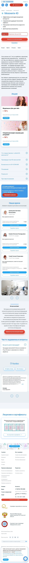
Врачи (8, 47)
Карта (19, 47)
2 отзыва (17, 258)
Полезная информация (20, 459)
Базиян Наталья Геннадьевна (17, 234)
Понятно (5, 559)
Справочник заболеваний (20, 454)
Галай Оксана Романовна (16, 256)
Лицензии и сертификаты (6, 473)
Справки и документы (20, 470)
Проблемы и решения (20, 457)
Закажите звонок (10, 195)
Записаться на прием (14, 225)
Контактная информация (6, 470)
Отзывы (14, 47)
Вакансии (3, 457)
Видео (2, 459)
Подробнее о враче (14, 228)
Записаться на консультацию (14, 39)
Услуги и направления (6, 492)
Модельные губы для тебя (15, 34)
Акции (3, 47)
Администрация (4, 454)
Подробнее (14, 42)
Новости (3, 462)
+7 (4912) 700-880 (6, 192)
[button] (11, 298)
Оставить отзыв (9, 369)
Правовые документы (6, 483)
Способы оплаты (18, 473)
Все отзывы (20, 369)
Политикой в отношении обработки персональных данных (13, 555)
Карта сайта (4, 533)
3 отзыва (17, 235)
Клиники (3, 486)
